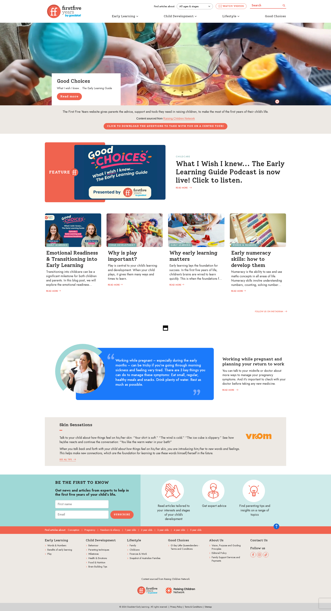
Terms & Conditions (193, 606)
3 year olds (163, 530)
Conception (73, 530)
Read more (69, 96)
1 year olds (130, 530)
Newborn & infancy (110, 530)
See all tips (66, 459)
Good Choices (178, 540)
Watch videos (233, 6)
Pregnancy (89, 530)
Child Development (101, 540)
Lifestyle (134, 540)
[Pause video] (277, 101)
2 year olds (146, 530)
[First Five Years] (64, 11)
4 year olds (179, 530)
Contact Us (259, 540)
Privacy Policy (176, 606)
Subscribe (122, 514)
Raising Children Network (179, 118)
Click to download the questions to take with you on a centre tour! (165, 126)
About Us (216, 540)
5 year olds (195, 530)
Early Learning (56, 540)
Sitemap (208, 606)
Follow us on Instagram (269, 311)
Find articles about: (164, 6)
